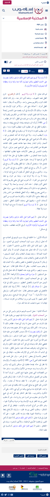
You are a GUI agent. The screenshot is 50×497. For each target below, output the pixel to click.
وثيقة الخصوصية (43, 468)
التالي (6, 440)
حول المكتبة (39, 34)
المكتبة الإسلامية (30, 18)
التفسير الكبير (36, 54)
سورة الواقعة (27, 54)
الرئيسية (44, 54)
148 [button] (25, 71)
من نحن (15, 468)
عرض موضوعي (38, 43)
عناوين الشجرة (19, 456)
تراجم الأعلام (38, 47)
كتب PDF (40, 25)
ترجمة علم (30, 456)
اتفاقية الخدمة (32, 468)
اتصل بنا (22, 468)
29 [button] (41, 71)
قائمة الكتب (39, 38)
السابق (11, 440)
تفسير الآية (42, 456)
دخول (7, 2)
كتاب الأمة (39, 29)
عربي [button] (44, 3)
